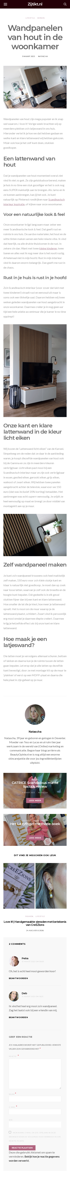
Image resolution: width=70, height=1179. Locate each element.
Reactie (13, 1056)
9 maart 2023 (28, 56)
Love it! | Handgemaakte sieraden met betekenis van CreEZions (35, 923)
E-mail (13, 1106)
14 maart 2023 (28, 830)
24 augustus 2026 (35, 930)
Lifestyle (30, 18)
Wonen (41, 18)
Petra (25, 958)
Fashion (29, 916)
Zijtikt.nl (35, 4)
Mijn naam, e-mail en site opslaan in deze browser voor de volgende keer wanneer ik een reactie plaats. (34, 1137)
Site (11, 1120)
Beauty (35, 779)
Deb (24, 993)
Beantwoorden (18, 978)
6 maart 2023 (28, 792)
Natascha (43, 56)
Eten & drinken (41, 821)
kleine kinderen (48, 248)
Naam (12, 1093)
